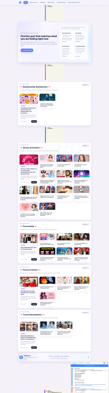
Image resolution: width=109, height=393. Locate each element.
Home (25, 2)
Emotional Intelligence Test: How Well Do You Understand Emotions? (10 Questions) (28, 198)
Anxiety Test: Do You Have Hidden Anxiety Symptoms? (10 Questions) (64, 182)
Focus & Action (51, 2)
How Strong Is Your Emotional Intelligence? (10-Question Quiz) (47, 166)
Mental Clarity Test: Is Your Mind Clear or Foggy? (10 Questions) (46, 214)
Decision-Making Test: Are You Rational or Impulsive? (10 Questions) (81, 288)
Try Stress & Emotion (27, 50)
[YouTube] (88, 357)
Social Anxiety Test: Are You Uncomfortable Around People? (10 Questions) (46, 333)
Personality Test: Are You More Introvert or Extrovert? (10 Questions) (47, 259)
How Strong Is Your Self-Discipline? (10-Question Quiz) (28, 292)
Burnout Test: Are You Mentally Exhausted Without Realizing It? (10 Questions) (47, 182)
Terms (62, 356)
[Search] (89, 2)
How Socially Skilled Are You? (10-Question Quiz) (47, 287)
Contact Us (66, 356)
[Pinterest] (85, 357)
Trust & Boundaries (61, 2)
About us (51, 356)
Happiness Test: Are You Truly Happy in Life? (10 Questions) (47, 196)
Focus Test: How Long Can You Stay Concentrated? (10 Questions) (64, 288)
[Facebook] (82, 357)
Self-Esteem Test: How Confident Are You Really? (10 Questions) (64, 259)
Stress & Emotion (33, 2)
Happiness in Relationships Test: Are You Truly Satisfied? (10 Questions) (47, 105)
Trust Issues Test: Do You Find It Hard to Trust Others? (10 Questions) (64, 333)
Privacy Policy (57, 356)
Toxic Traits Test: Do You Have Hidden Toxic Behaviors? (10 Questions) (81, 259)
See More (85, 84)
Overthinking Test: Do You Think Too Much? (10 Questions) (63, 197)
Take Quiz (34, 121)
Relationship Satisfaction (74, 2)
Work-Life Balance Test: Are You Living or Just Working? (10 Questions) (81, 197)
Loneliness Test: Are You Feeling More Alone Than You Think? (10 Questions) (27, 215)
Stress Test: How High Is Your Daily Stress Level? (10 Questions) (81, 182)
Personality (42, 2)
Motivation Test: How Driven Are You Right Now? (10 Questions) (46, 304)
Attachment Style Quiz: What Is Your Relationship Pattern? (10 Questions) (28, 337)
